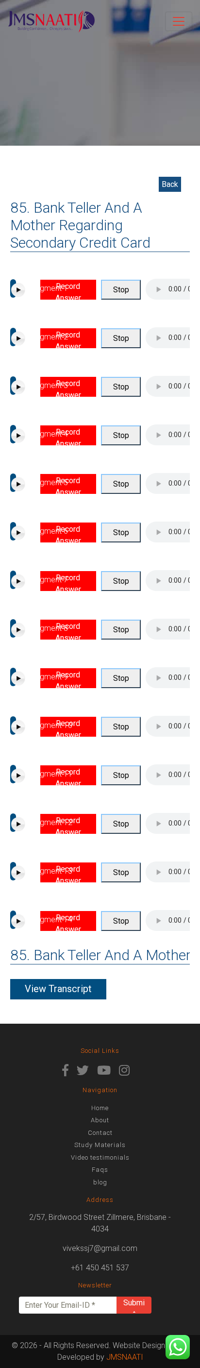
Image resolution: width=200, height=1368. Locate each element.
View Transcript (58, 989)
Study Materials (100, 1144)
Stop (121, 289)
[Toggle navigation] (178, 21)
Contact (100, 1132)
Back (170, 184)
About (100, 1120)
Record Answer (68, 291)
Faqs (100, 1169)
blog (100, 1182)
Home (100, 1108)
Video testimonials (100, 1157)
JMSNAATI (124, 1357)
